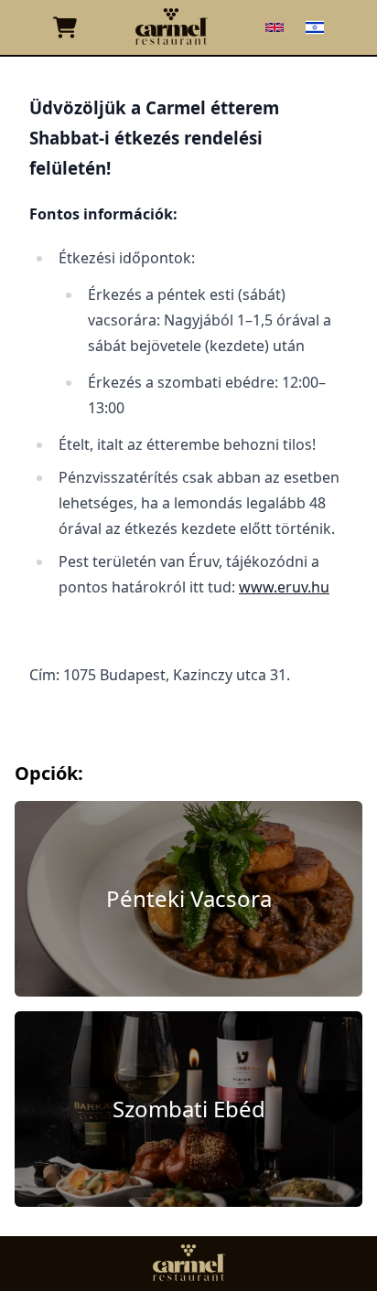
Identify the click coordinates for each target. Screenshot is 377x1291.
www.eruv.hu (284, 587)
